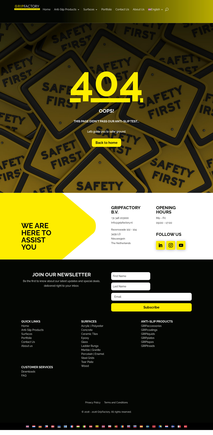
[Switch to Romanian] (122, 426)
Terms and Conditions (116, 402)
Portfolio (106, 9)
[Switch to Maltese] (179, 426)
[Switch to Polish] (109, 426)
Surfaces (88, 9)
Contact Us (122, 9)
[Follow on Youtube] (181, 245)
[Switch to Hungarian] (78, 426)
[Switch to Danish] (53, 426)
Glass (84, 342)
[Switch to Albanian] (154, 426)
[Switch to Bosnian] (160, 426)
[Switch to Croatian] (166, 426)
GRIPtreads (148, 346)
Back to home (106, 143)
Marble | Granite (91, 350)
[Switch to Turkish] (185, 426)
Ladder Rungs (90, 346)
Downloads (28, 371)
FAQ (23, 375)
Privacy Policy (93, 402)
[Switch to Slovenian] (135, 426)
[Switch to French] (72, 426)
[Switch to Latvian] (91, 426)
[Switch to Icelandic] (173, 426)
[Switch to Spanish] (141, 426)
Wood (85, 366)
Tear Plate (87, 362)
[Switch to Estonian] (59, 426)
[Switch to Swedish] (147, 426)
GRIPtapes (147, 342)
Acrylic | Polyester (92, 326)
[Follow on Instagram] (170, 245)
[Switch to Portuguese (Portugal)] (116, 426)
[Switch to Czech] (46, 426)
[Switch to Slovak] (128, 426)
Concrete (87, 330)
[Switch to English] (27, 426)
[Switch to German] (40, 426)
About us (27, 346)
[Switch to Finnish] (65, 426)
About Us (138, 9)
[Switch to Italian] (84, 426)
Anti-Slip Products (65, 9)
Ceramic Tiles (89, 334)
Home (46, 9)
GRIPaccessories (151, 326)
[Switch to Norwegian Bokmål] (103, 426)
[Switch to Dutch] (34, 426)
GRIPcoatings (149, 330)
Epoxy (85, 338)
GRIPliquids (148, 334)
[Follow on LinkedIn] (160, 245)
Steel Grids (87, 358)
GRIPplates (147, 338)
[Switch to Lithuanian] (97, 426)
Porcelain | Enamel (92, 354)
